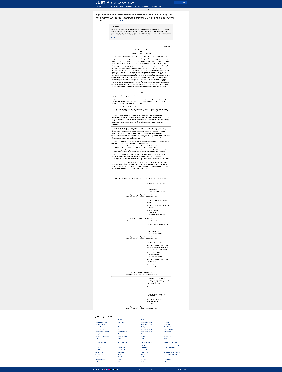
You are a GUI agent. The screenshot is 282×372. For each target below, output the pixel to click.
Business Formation (146, 322)
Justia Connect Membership (171, 345)
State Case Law (122, 350)
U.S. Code (98, 347)
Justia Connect (139, 369)
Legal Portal (147, 369)
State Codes (121, 347)
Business (144, 320)
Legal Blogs (144, 347)
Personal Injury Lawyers (102, 336)
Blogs (165, 334)
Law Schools (128, 6)
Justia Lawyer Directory (170, 347)
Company (153, 369)
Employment (144, 327)
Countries (143, 359)
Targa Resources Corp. (119, 9)
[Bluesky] (113, 369)
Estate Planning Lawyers (102, 331)
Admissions (167, 324)
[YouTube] (104, 369)
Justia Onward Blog (169, 357)
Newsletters (145, 6)
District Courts (99, 357)
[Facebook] (107, 369)
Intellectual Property (146, 329)
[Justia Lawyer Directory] (117, 369)
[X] (115, 369)
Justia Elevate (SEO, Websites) (172, 352)
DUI (119, 329)
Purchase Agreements (126, 21)
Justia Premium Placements (171, 350)
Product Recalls (145, 352)
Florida (120, 354)
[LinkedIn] (102, 369)
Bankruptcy (121, 322)
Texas (120, 359)
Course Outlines (168, 329)
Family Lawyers (99, 334)
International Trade (146, 331)
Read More (114, 38)
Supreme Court (99, 352)
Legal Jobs (144, 345)
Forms (101, 9)
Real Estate (144, 334)
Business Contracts (108, 9)
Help (158, 369)
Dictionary (166, 322)
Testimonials (167, 359)
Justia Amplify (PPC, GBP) (170, 354)
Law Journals (167, 331)
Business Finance (113, 21)
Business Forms (145, 350)
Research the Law (119, 6)
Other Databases (146, 343)
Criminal (120, 324)
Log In (177, 2)
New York (121, 357)
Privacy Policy (173, 369)
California (121, 352)
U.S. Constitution (100, 345)
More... (97, 338)
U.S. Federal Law (100, 343)
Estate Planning (122, 331)
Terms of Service (165, 369)
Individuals (121, 320)
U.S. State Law (122, 343)
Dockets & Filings (100, 359)
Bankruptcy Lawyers (101, 322)
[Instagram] (109, 369)
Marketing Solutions (155, 6)
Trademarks (144, 357)
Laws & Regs (137, 6)
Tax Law (143, 336)
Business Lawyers (100, 324)
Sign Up (183, 2)
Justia (96, 9)
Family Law (121, 334)
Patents (143, 354)
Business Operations (147, 324)
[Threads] (111, 369)
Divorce (120, 327)
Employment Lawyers (101, 329)
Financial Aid (167, 327)
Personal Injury (122, 336)
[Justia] (102, 2)
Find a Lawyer (99, 6)
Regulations (98, 350)
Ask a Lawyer (108, 6)
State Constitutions (123, 345)
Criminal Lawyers (100, 327)
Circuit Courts (99, 354)
